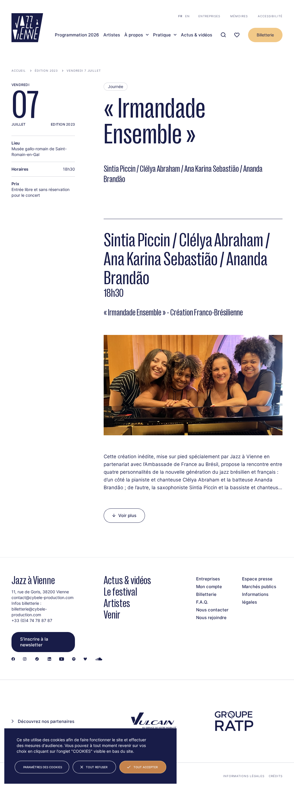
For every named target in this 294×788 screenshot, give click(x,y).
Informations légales (243, 776)
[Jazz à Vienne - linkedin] (49, 659)
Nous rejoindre (211, 618)
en (187, 16)
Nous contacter (212, 610)
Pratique (162, 35)
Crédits (276, 776)
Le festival (120, 592)
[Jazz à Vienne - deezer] (85, 659)
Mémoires (239, 16)
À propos (133, 35)
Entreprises (209, 16)
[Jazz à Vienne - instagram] (24, 659)
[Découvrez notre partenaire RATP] (233, 721)
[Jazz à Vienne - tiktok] (37, 659)
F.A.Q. (202, 602)
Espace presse (257, 579)
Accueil (18, 71)
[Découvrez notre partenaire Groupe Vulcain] (152, 721)
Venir (112, 615)
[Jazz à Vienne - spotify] (74, 659)
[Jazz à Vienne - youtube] (61, 659)
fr (180, 16)
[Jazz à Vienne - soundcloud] (98, 659)
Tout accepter (146, 767)
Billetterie (265, 35)
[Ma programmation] (236, 35)
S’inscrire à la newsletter (34, 642)
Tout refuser (96, 767)
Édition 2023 (46, 71)
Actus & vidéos (196, 35)
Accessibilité (270, 16)
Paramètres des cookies (42, 767)
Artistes (111, 35)
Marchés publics (259, 587)
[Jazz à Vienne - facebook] (13, 659)
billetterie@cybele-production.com (29, 611)
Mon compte (209, 587)
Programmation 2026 (77, 35)
